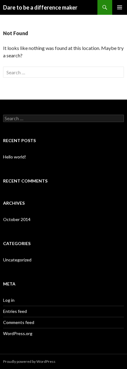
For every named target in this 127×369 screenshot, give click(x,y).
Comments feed (18, 322)
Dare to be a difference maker (40, 7)
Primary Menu (119, 7)
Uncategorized (17, 259)
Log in (8, 300)
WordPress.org (17, 333)
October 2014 (17, 219)
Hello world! (14, 156)
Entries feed (15, 311)
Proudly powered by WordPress (29, 361)
